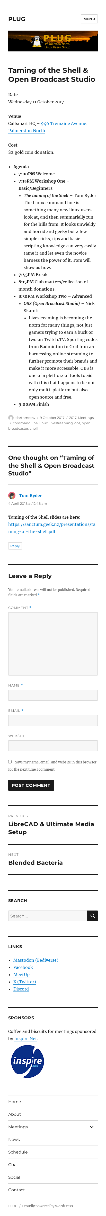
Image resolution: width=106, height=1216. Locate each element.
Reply (15, 546)
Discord (21, 989)
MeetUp (21, 974)
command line (25, 423)
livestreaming (61, 423)
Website (17, 736)
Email (16, 710)
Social (14, 1177)
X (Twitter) (24, 981)
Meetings (86, 418)
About (14, 1114)
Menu (89, 19)
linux (43, 423)
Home (14, 1101)
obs (77, 423)
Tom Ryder (30, 495)
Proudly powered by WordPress (47, 1206)
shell (34, 428)
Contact (16, 1189)
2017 (72, 418)
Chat (13, 1164)
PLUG (16, 19)
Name (15, 685)
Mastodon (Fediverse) (35, 960)
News (14, 1139)
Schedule (18, 1152)
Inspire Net (25, 1038)
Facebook (23, 967)
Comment (20, 608)
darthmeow (25, 418)
